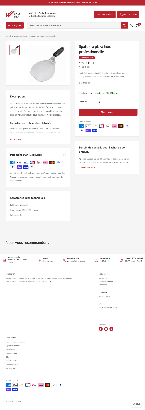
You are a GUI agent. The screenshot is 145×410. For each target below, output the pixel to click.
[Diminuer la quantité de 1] (92, 102)
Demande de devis (105, 14)
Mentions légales (12, 365)
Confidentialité (11, 361)
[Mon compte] (131, 25)
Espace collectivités (13, 346)
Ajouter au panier (108, 112)
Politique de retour (13, 368)
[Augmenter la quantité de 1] (107, 102)
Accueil (8, 36)
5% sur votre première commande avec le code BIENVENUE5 (72, 3)
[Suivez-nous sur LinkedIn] (111, 329)
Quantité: (83, 101)
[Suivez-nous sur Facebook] (101, 329)
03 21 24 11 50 (130, 14)
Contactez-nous (11, 353)
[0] (137, 25)
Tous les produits (20, 36)
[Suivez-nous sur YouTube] (106, 329)
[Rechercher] (124, 25)
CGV (7, 357)
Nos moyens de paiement (15, 342)
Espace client (10, 349)
